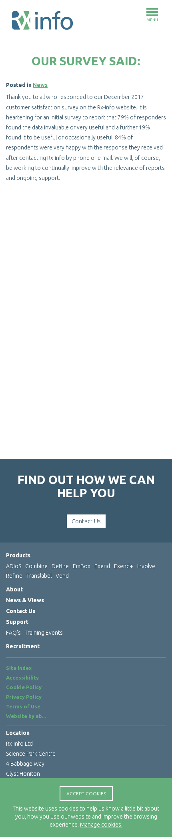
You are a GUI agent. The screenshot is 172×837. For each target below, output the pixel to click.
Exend (102, 566)
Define (60, 566)
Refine (14, 576)
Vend (62, 576)
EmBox (81, 566)
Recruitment (23, 646)
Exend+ (123, 566)
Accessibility (22, 677)
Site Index (19, 668)
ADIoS (13, 566)
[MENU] (152, 12)
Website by (26, 716)
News (40, 85)
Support (17, 622)
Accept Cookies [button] (86, 793)
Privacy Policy (24, 697)
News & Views (25, 600)
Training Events (44, 632)
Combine (36, 566)
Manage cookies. (101, 824)
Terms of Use (23, 706)
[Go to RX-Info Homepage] (42, 20)
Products (18, 555)
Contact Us (86, 521)
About (14, 589)
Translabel (39, 576)
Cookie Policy (24, 687)
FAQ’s (13, 632)
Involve (146, 566)
